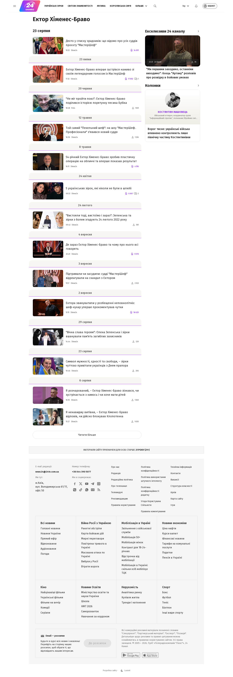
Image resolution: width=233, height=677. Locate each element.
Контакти (175, 473)
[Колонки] (198, 85)
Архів (173, 492)
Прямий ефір (49, 538)
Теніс (165, 602)
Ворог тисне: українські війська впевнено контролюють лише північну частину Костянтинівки (169, 133)
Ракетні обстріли (91, 528)
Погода (45, 553)
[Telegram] (92, 483)
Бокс (165, 592)
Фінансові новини (173, 538)
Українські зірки (53, 6)
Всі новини (48, 523)
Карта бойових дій (92, 533)
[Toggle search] (155, 6)
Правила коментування (153, 511)
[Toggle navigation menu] (14, 6)
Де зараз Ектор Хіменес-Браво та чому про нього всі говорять (102, 247)
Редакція (115, 473)
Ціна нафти (169, 528)
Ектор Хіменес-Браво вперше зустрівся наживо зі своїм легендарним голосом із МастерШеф (100, 71)
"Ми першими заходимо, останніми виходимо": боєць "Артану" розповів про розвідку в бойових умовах (171, 73)
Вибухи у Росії (89, 561)
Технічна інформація (181, 467)
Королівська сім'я (120, 6)
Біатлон (167, 607)
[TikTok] (80, 489)
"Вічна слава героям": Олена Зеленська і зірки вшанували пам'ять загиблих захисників (97, 334)
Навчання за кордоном (95, 616)
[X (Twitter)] (80, 483)
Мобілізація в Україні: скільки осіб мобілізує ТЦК (135, 569)
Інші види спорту (172, 612)
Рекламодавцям (119, 498)
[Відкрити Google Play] (131, 655)
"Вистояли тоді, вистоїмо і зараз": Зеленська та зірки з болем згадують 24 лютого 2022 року (98, 217)
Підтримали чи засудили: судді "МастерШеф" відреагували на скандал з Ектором (96, 276)
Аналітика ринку (132, 592)
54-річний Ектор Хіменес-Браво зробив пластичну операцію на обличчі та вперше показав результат (101, 159)
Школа (85, 601)
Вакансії (175, 479)
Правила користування (123, 505)
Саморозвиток (90, 611)
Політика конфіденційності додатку (150, 491)
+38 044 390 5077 (81, 471)
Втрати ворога (90, 566)
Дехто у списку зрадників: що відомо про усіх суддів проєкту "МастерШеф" (101, 43)
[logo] (30, 6)
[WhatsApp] (86, 489)
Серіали (45, 612)
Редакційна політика (122, 479)
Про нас (115, 467)
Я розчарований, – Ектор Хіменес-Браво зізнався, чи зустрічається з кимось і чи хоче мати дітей (102, 392)
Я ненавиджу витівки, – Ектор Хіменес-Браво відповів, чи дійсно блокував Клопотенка (97, 414)
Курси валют (170, 533)
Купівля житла (130, 597)
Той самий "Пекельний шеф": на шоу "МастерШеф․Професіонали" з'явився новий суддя (101, 130)
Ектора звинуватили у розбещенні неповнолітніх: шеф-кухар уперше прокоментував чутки (100, 305)
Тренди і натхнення (134, 602)
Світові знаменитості (80, 6)
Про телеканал (119, 486)
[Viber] (74, 489)
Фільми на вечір (50, 602)
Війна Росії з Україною (96, 523)
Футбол (166, 597)
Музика (101, 6)
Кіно (43, 587)
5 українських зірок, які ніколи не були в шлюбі (98, 188)
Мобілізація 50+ (131, 537)
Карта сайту (177, 498)
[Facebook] (74, 483)
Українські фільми (52, 597)
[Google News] (92, 489)
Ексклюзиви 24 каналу (165, 31)
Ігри (173, 505)
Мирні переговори (92, 538)
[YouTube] (86, 483)
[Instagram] (98, 483)
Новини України (51, 533)
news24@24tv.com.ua (47, 471)
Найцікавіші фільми (53, 592)
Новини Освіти (91, 587)
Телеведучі (117, 492)
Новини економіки (174, 523)
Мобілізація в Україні (136, 523)
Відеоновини (48, 543)
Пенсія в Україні (172, 557)
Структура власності (181, 486)
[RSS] (98, 489)
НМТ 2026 (86, 606)
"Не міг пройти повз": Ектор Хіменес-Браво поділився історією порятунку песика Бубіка (96, 101)
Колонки (152, 85)
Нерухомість (130, 587)
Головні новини (50, 528)
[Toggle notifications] (196, 6)
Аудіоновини (48, 548)
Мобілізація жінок (132, 542)
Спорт (166, 587)
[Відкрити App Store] (150, 655)
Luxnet (127, 670)
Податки (167, 552)
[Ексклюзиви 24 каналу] (198, 31)
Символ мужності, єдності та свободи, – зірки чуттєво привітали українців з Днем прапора (97, 363)
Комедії (45, 607)
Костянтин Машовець (173, 111)
